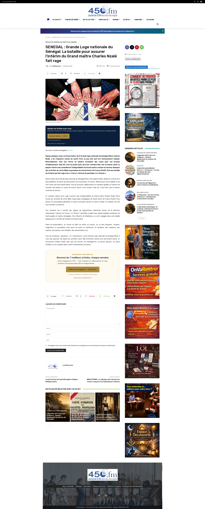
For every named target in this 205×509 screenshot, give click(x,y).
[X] (198, 1)
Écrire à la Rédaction (133, 59)
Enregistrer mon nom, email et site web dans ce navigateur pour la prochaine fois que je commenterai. (81, 345)
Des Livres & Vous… (143, 192)
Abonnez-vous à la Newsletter (136, 67)
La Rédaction (56, 66)
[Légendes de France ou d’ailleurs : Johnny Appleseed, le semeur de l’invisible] (57, 407)
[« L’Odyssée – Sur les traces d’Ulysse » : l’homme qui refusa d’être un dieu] (130, 196)
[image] (142, 90)
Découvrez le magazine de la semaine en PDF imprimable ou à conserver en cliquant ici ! (102, 31)
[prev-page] (46, 425)
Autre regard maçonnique (145, 204)
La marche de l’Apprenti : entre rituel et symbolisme (107, 418)
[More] (99, 73)
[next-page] (50, 425)
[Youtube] (201, 1)
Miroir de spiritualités (104, 414)
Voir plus (141, 218)
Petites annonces (99, 486)
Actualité (75, 410)
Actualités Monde (56, 37)
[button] (157, 24)
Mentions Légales (114, 486)
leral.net (70, 150)
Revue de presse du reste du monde (74, 37)
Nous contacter (68, 486)
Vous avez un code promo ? (56, 143)
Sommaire (87, 486)
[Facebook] (194, 1)
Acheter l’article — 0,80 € (58, 136)
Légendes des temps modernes (57, 410)
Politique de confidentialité (132, 486)
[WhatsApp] (142, 47)
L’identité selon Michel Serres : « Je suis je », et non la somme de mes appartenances (81, 416)
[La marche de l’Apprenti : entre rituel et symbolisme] (107, 407)
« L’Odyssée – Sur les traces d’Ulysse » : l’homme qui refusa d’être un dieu (148, 197)
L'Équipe (78, 486)
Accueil (47, 37)
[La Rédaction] (47, 66)
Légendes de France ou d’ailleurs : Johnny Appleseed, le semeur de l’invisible (56, 416)
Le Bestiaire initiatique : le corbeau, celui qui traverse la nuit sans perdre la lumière (147, 210)
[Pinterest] (137, 47)
